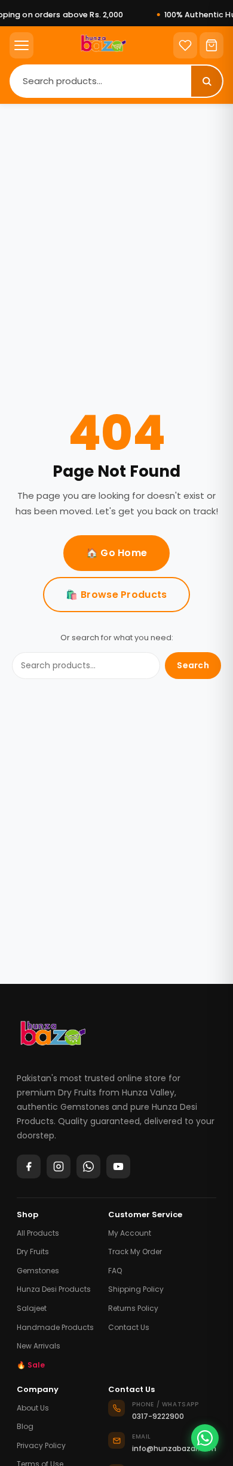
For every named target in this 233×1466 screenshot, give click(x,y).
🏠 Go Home (117, 553)
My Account (129, 1233)
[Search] (206, 81)
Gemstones (38, 1271)
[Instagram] (58, 1166)
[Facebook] (29, 1166)
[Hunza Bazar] (53, 1037)
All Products (38, 1233)
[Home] (103, 45)
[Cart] (211, 45)
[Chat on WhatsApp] (205, 1438)
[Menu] (21, 45)
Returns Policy (133, 1308)
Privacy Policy (41, 1445)
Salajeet (32, 1308)
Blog (25, 1426)
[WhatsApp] (88, 1166)
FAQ (115, 1271)
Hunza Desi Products (54, 1289)
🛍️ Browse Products (116, 594)
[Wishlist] (185, 45)
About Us (33, 1408)
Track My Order (135, 1251)
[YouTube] (118, 1166)
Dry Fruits (33, 1251)
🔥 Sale (31, 1365)
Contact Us (128, 1327)
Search (193, 665)
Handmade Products (55, 1327)
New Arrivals (38, 1346)
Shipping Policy (136, 1289)
